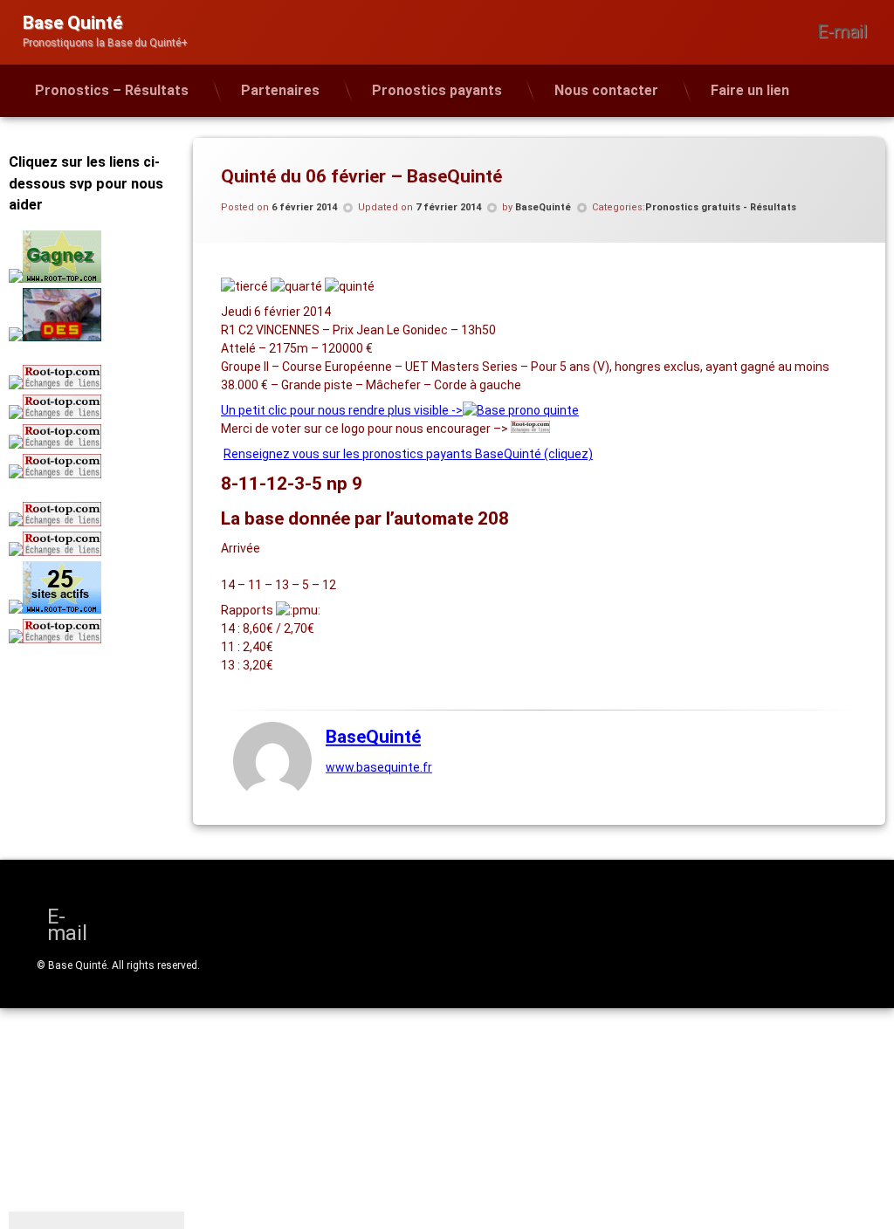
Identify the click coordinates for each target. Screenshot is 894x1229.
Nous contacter (606, 90)
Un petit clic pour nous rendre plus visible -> (342, 410)
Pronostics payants (437, 90)
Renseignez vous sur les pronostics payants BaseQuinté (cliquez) (408, 454)
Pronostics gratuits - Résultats (720, 207)
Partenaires (280, 90)
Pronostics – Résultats (112, 90)
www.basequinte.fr (379, 766)
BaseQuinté (543, 207)
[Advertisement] (118, 776)
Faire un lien (750, 90)
